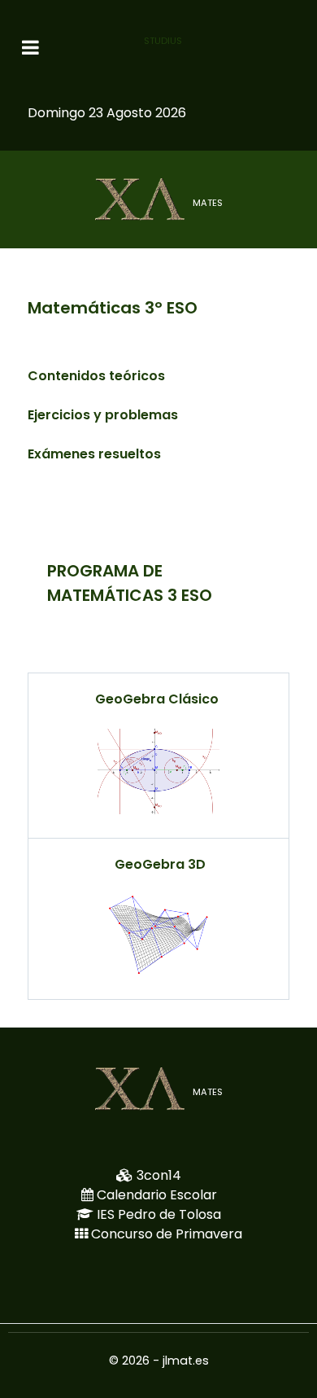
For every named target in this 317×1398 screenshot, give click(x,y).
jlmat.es (186, 1360)
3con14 (159, 1175)
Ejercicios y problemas (103, 414)
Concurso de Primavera (166, 1234)
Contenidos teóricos (96, 375)
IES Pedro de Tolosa (159, 1214)
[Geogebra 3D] (158, 934)
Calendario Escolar (157, 1194)
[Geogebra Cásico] (158, 771)
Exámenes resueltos (94, 454)
